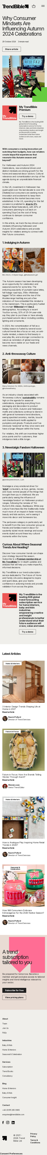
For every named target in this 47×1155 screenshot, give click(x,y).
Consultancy (7, 1076)
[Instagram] (7, 1123)
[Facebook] (3, 1123)
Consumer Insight (9, 1097)
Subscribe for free (14, 990)
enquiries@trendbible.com (13, 1114)
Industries (7, 1040)
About (5, 1019)
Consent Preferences (11, 1153)
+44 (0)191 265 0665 (11, 1110)
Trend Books (7, 1071)
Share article (11, 49)
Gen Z (31, 306)
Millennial (18, 306)
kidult (5, 489)
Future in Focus (12, 732)
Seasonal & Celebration (15, 868)
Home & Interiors (13, 663)
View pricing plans (14, 997)
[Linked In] (13, 1123)
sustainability (29, 397)
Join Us (5, 1028)
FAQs (4, 1033)
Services (6, 1062)
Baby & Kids (7, 1045)
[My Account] (15, 6)
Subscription (7, 1067)
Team (4, 1023)
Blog (4, 1083)
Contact (6, 1105)
